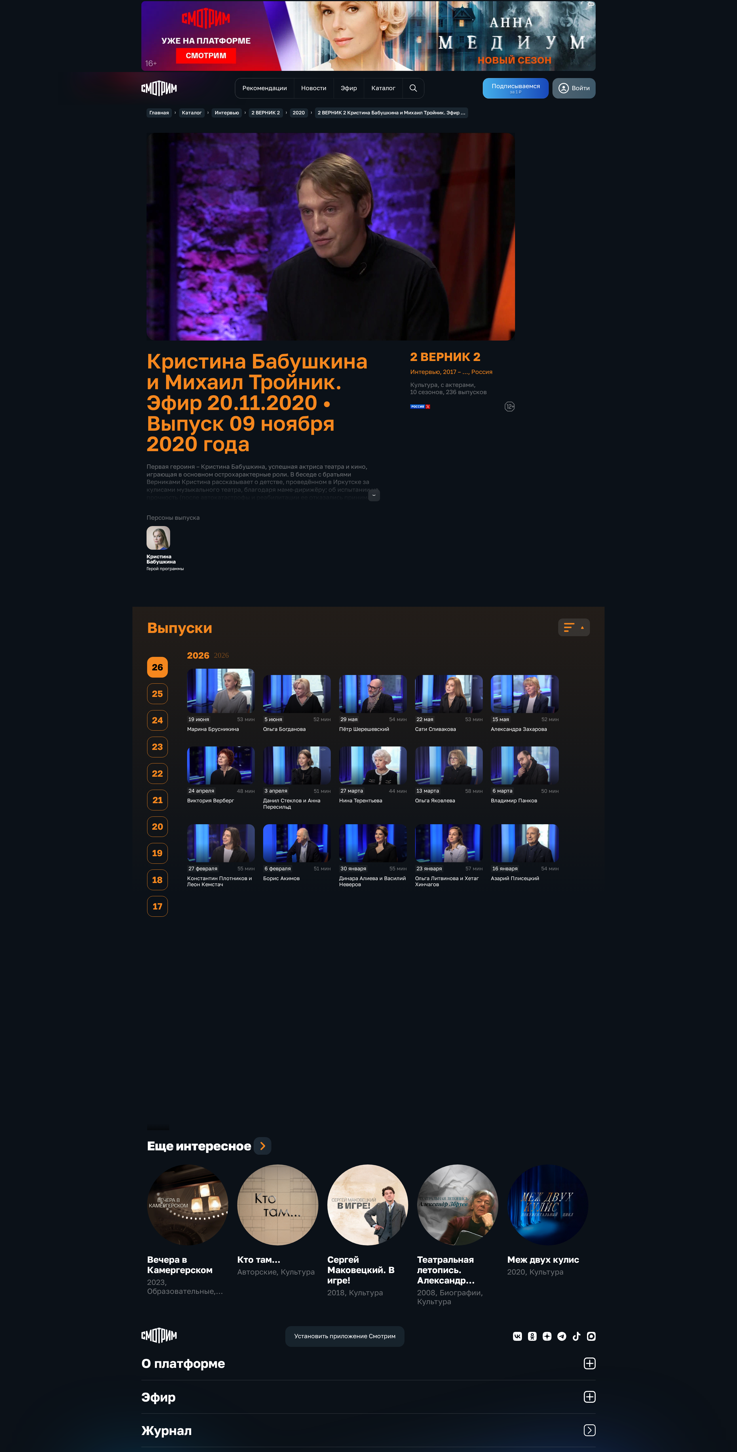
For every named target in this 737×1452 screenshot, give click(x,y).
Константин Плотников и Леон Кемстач (219, 881)
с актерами (457, 384)
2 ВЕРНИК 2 (266, 113)
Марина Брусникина (213, 729)
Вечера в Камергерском (179, 1264)
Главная (159, 113)
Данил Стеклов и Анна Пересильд (291, 803)
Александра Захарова (519, 729)
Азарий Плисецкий (515, 878)
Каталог (192, 113)
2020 (299, 113)
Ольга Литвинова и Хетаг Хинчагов (447, 881)
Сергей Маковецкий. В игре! (361, 1269)
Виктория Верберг (210, 800)
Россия (482, 371)
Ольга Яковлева (435, 800)
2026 (221, 655)
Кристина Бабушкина (161, 559)
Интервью (227, 113)
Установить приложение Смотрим (345, 1336)
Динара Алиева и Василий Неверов (372, 881)
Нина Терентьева (360, 800)
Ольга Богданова (284, 729)
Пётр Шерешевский (364, 729)
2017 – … (455, 371)
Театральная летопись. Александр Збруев (445, 1275)
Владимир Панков (514, 800)
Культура (424, 384)
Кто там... (258, 1259)
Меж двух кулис (543, 1259)
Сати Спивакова (435, 729)
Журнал (166, 1430)
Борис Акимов (281, 878)
